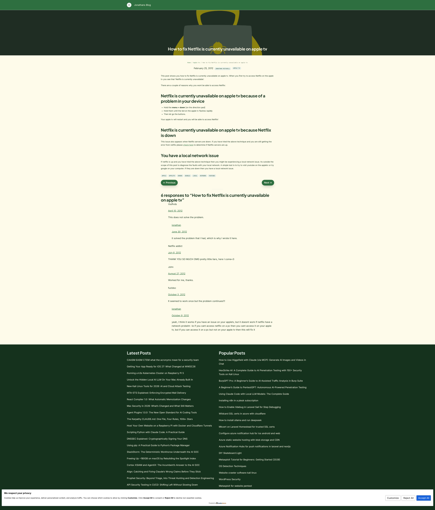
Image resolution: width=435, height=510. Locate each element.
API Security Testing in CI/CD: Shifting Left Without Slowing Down (162, 484)
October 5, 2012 (176, 294)
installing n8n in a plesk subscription (238, 400)
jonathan (176, 225)
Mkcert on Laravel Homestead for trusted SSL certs (247, 426)
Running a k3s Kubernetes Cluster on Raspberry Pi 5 (155, 373)
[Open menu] (129, 5)
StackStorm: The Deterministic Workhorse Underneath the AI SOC (163, 452)
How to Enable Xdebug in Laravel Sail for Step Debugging (250, 407)
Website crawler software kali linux (238, 472)
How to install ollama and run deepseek (240, 420)
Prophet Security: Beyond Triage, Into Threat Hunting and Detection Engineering (170, 478)
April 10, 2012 (175, 210)
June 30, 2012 (179, 231)
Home (189, 63)
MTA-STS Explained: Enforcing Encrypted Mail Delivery (156, 392)
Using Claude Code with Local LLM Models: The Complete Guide (254, 394)
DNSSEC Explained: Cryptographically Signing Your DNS (157, 438)
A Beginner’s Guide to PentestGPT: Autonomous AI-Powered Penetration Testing (262, 387)
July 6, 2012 (174, 252)
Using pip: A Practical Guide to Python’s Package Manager (158, 445)
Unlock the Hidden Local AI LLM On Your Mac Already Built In (160, 379)
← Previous (169, 182)
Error (180, 176)
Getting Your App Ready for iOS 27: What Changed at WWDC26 (161, 366)
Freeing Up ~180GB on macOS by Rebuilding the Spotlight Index (161, 458)
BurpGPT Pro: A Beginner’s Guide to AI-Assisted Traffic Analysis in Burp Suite (261, 380)
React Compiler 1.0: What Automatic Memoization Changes (159, 399)
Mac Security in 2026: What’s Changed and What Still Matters (160, 406)
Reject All (408, 498)
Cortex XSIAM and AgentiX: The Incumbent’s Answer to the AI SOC (163, 465)
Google (187, 176)
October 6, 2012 (180, 315)
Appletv (172, 176)
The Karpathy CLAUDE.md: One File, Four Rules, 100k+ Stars (160, 419)
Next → (268, 182)
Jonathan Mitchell (223, 68)
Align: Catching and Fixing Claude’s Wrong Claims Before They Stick (164, 471)
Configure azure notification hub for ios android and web (249, 433)
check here (188, 145)
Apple (164, 176)
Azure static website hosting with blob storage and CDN (249, 440)
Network (203, 176)
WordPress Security (229, 479)
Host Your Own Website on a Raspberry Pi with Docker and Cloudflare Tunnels (169, 425)
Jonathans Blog (142, 5)
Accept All (423, 498)
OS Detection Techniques (232, 466)
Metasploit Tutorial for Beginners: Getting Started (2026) (249, 459)
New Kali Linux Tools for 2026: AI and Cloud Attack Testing (158, 386)
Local (195, 176)
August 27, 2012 (176, 273)
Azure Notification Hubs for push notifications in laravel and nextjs (255, 446)
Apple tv (196, 63)
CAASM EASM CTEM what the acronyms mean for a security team (163, 360)
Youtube (212, 176)
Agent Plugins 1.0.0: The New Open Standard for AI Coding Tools (162, 412)
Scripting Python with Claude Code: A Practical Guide (156, 432)
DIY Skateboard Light (230, 453)
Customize (393, 498)
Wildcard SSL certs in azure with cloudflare (242, 413)
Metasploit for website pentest (235, 486)
